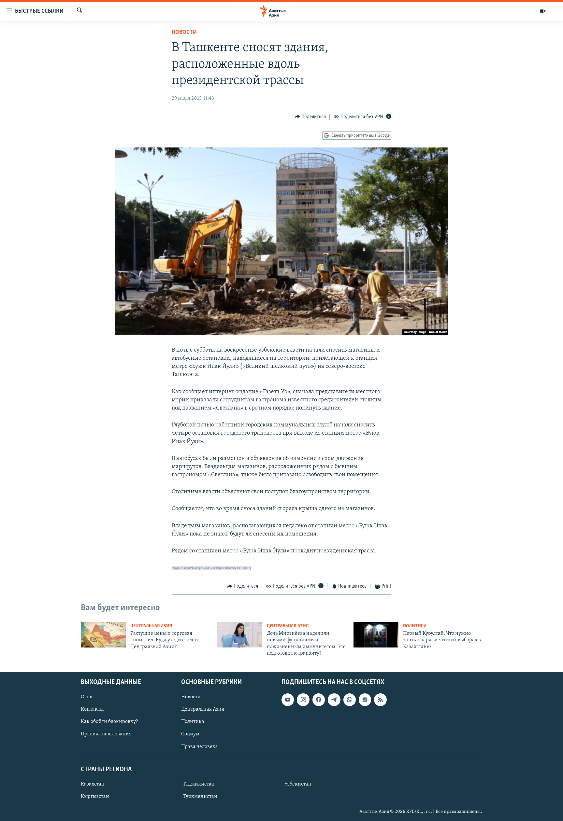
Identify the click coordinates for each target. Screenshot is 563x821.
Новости (184, 32)
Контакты (92, 709)
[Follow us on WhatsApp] (349, 699)
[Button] (310, 117)
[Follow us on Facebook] (318, 699)
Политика (414, 626)
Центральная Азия (151, 626)
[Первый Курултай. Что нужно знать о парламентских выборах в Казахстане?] (376, 634)
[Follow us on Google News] (365, 699)
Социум (190, 734)
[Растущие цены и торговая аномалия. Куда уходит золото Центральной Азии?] (103, 634)
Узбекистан (297, 783)
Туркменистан (200, 796)
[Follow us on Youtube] (288, 699)
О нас (87, 697)
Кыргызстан (95, 796)
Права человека (199, 746)
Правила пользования (106, 734)
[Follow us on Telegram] (334, 699)
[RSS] (380, 699)
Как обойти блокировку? (109, 721)
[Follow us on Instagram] (303, 699)
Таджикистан (199, 783)
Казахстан (93, 783)
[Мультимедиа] (543, 11)
